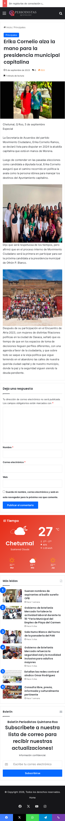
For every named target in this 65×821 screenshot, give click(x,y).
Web (5, 477)
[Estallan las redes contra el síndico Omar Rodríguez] (12, 676)
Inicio (9, 27)
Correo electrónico (14, 462)
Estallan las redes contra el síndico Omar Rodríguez (41, 673)
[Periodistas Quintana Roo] (22, 13)
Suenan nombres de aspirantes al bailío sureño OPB (41, 594)
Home (32, 797)
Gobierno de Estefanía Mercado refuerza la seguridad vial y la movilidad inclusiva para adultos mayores (42, 655)
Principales (19, 27)
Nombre (8, 447)
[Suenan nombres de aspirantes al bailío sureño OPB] (12, 595)
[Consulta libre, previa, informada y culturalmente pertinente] (12, 692)
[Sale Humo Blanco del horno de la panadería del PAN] (12, 636)
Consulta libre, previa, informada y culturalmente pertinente (41, 691)
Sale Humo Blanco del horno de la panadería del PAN (42, 633)
